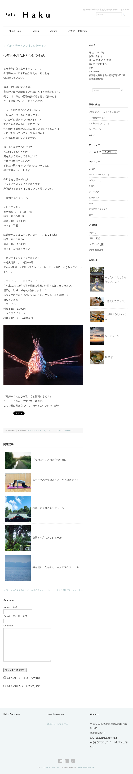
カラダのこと (95, 180)
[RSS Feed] (73, 761)
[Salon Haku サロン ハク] (27, 12)
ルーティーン (95, 129)
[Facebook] (67, 761)
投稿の (94, 238)
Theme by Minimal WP (85, 767)
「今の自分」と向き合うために (49, 459)
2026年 (92, 135)
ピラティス (39, 45)
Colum (53, 31)
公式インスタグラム (58, 723)
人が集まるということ (99, 123)
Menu (36, 31)
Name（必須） (11, 607)
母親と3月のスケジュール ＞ (69, 590)
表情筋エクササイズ (98, 209)
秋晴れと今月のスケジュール (48, 508)
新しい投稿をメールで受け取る (23, 686)
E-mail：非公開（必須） (16, 616)
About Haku (15, 31)
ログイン (93, 232)
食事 (91, 215)
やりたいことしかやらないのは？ (104, 112)
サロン (92, 186)
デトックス (94, 192)
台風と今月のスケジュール (47, 537)
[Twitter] (61, 761)
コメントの (96, 244)
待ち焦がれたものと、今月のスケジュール (56, 567)
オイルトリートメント (17, 45)
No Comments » (65, 430)
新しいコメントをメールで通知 (23, 678)
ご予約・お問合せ (77, 31)
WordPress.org (96, 250)
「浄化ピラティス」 (98, 117)
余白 (91, 203)
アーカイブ (95, 152)
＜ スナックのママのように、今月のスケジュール (26, 590)
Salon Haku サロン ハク (50, 767)
